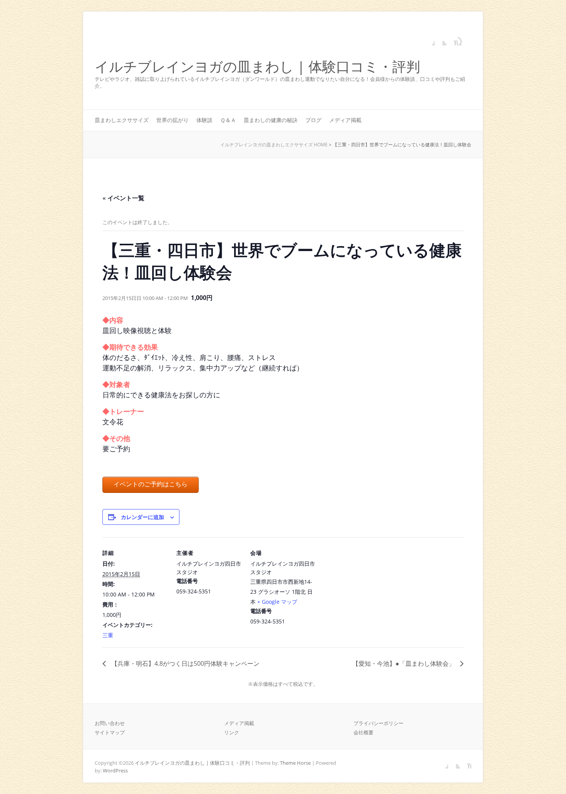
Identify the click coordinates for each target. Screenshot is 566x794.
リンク (231, 732)
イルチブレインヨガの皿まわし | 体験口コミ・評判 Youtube (452, 39)
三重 (107, 635)
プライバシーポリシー (378, 723)
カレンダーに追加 (142, 517)
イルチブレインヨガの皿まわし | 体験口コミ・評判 (257, 67)
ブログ (313, 120)
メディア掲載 (345, 120)
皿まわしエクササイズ (122, 120)
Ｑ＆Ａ (228, 120)
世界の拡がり (172, 120)
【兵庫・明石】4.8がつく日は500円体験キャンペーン (185, 663)
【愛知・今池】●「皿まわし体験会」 (404, 663)
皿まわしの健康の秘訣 (271, 120)
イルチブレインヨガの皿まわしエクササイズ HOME (274, 144)
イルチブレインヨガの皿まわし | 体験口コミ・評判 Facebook (429, 39)
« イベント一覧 (123, 197)
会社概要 (363, 732)
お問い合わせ (110, 723)
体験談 (204, 120)
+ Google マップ (277, 601)
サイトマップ (110, 732)
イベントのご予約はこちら (151, 484)
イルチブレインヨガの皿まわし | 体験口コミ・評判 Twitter (440, 39)
